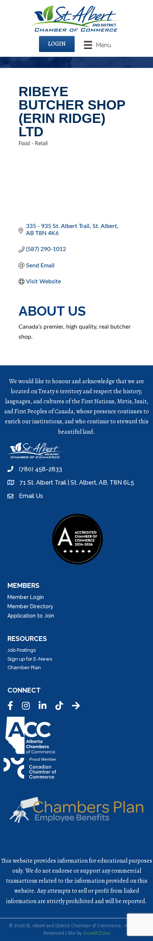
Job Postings (21, 650)
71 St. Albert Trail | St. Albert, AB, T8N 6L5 (77, 482)
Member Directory (30, 606)
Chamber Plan (24, 667)
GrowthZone (96, 933)
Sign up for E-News (29, 659)
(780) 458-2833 (40, 469)
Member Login (25, 597)
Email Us (31, 495)
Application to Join (30, 616)
